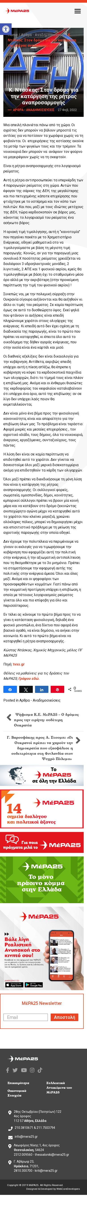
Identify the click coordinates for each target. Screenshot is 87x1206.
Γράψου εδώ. (28, 678)
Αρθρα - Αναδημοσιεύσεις (43, 35)
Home (13, 35)
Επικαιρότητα (18, 1083)
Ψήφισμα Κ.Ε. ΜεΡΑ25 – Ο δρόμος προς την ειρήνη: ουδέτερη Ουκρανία (46, 720)
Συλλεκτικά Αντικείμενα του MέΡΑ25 (59, 1088)
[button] (6, 29)
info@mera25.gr (26, 1136)
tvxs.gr (19, 664)
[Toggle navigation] (77, 11)
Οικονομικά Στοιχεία (17, 1093)
